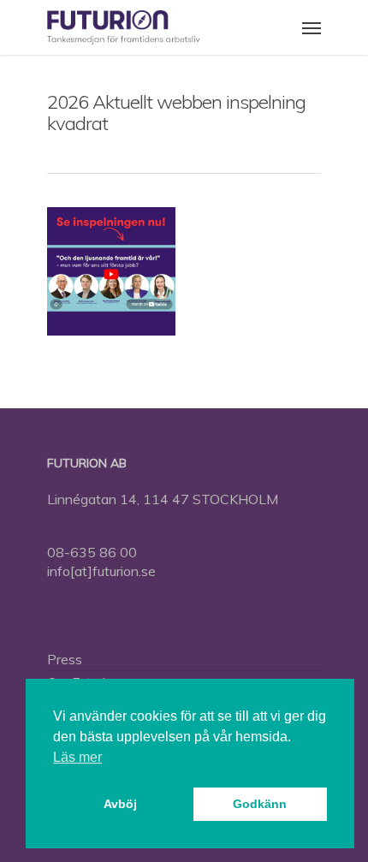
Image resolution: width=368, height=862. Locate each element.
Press (64, 659)
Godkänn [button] (260, 804)
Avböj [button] (120, 804)
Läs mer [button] (77, 757)
